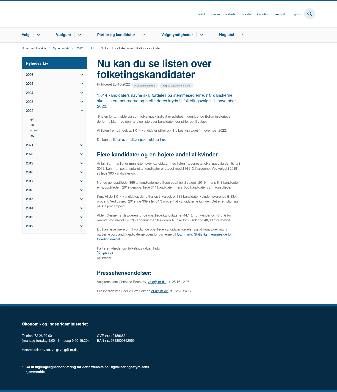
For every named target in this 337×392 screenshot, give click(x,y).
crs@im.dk (159, 290)
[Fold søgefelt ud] (309, 13)
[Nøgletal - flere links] (242, 34)
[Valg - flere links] (37, 34)
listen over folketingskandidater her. (139, 139)
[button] (80, 74)
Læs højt (279, 14)
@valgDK (109, 252)
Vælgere (63, 34)
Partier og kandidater (116, 34)
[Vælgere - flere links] (79, 34)
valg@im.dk (157, 281)
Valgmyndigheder (177, 34)
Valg (26, 34)
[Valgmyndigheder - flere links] (200, 34)
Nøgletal (226, 34)
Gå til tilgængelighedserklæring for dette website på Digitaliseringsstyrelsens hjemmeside (87, 369)
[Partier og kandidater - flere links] (143, 34)
